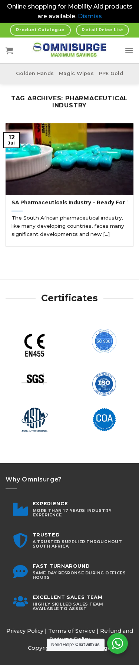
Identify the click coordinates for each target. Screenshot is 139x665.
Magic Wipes (76, 73)
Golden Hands (35, 73)
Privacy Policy (24, 630)
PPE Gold (111, 73)
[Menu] (129, 50)
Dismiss (90, 16)
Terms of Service (71, 630)
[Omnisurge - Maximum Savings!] (69, 50)
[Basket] (9, 50)
